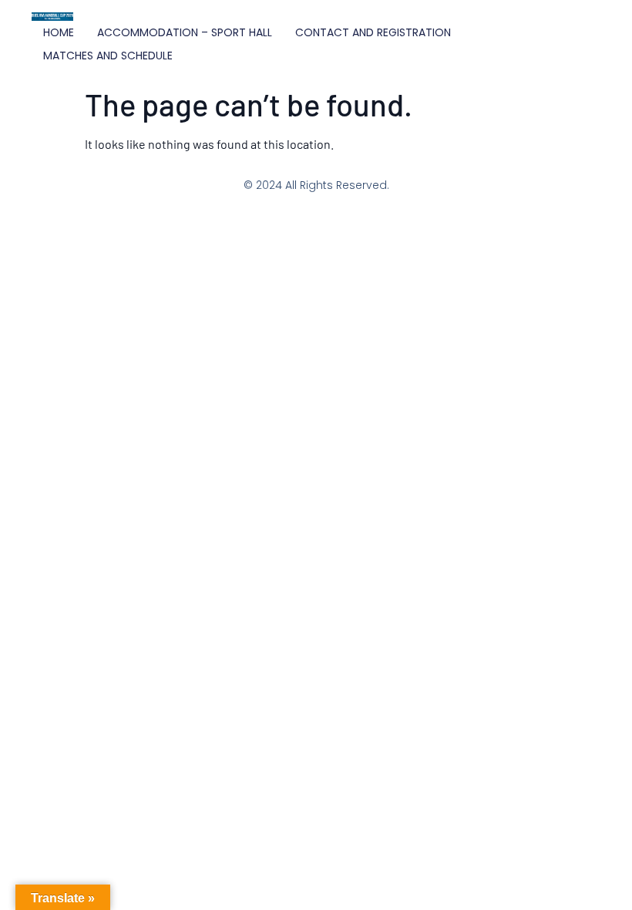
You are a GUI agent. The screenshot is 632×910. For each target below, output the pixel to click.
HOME (58, 32)
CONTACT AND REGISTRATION (373, 32)
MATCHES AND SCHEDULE (108, 55)
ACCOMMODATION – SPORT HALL (184, 32)
